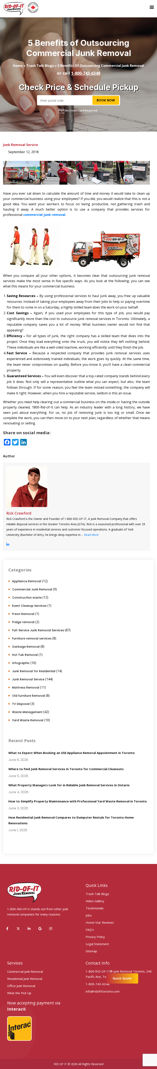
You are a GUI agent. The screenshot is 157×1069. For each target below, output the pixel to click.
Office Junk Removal (21, 986)
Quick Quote (122, 978)
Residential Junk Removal (24, 979)
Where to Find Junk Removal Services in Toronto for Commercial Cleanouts (66, 769)
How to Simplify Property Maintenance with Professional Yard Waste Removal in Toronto (77, 801)
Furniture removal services (32, 638)
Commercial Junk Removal (32, 589)
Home (18, 65)
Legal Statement (97, 944)
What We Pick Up (19, 993)
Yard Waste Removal (27, 720)
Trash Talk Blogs (40, 65)
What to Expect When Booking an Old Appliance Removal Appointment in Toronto (71, 753)
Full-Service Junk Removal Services (38, 630)
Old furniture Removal (28, 696)
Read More (91, 535)
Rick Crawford (18, 513)
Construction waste (27, 598)
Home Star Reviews (100, 922)
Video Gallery (95, 901)
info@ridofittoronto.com (103, 991)
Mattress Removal (25, 687)
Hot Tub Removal (25, 655)
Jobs (89, 915)
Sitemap (91, 951)
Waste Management (27, 712)
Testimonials (95, 908)
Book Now (106, 100)
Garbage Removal (26, 647)
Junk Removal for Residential (33, 671)
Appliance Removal (26, 581)
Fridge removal (23, 622)
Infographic (21, 663)
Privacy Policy (95, 937)
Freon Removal (23, 614)
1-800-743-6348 (85, 73)
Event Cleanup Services (29, 606)
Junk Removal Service (20, 144)
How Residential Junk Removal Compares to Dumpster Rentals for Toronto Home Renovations (71, 820)
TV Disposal (21, 704)
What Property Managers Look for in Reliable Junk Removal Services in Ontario (69, 785)
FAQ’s (90, 930)
